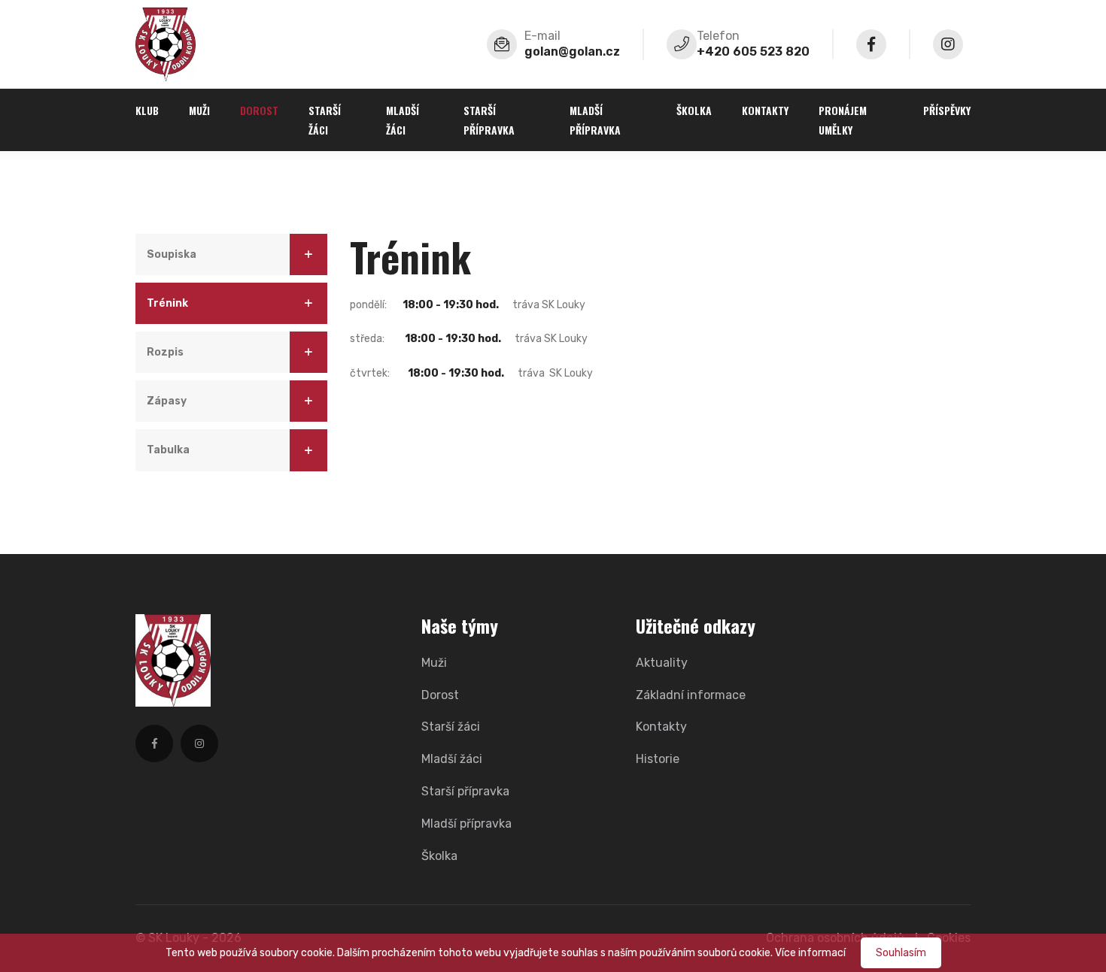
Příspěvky (947, 110)
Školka (694, 110)
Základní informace (691, 695)
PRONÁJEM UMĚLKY (843, 119)
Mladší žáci (402, 119)
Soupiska (171, 254)
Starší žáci (324, 119)
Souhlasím (901, 952)
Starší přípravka (489, 119)
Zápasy (167, 401)
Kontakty (765, 110)
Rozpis (165, 352)
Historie (657, 759)
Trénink (167, 303)
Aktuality (662, 663)
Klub (147, 110)
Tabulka (168, 450)
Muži (199, 110)
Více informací (810, 952)
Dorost (259, 110)
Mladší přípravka (595, 119)
